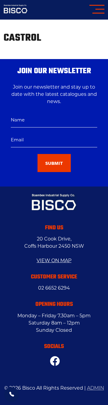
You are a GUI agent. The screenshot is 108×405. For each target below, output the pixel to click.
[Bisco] (16, 10)
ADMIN (95, 388)
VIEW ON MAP (54, 260)
